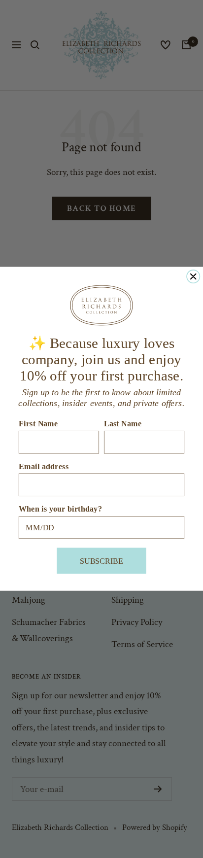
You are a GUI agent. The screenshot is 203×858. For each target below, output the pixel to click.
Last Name (123, 423)
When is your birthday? (60, 509)
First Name (38, 423)
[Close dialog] (193, 276)
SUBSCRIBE (101, 560)
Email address (43, 466)
